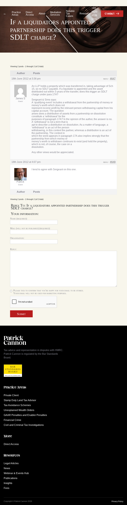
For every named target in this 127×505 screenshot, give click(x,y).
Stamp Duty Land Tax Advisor (20, 400)
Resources (86, 13)
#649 (113, 162)
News (7, 468)
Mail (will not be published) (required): (30, 228)
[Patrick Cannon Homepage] (5, 13)
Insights (8, 483)
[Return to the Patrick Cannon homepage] (15, 346)
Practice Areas (16, 13)
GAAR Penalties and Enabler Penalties (25, 415)
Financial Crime (12, 420)
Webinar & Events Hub (16, 473)
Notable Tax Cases (70, 13)
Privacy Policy (117, 501)
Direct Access (30, 13)
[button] (112, 13)
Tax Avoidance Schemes (17, 405)
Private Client (11, 395)
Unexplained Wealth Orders (19, 410)
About (42, 13)
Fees (6, 488)
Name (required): (18, 218)
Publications (10, 478)
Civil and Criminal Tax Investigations (24, 425)
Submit (21, 314)
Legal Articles (11, 463)
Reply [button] (105, 79)
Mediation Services (55, 13)
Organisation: (17, 238)
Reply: (13, 249)
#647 (113, 78)
